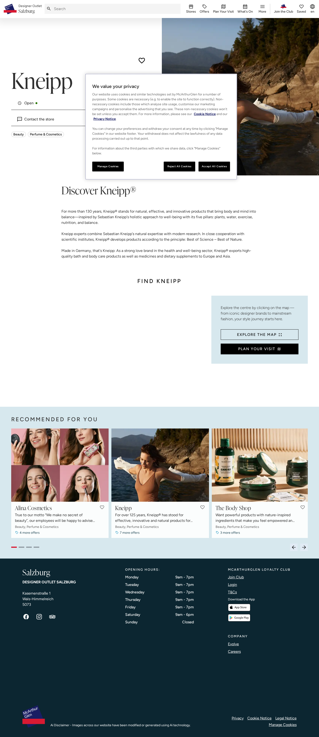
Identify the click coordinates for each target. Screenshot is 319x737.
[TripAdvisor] (52, 617)
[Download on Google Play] (239, 618)
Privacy (238, 718)
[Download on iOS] (239, 607)
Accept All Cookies (214, 166)
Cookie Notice (259, 718)
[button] (102, 507)
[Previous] (294, 547)
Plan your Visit (256, 349)
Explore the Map (256, 334)
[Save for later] (142, 60)
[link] (30, 9)
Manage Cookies (283, 724)
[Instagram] (39, 617)
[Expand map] (109, 346)
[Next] (304, 547)
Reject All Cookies (179, 166)
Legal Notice (286, 718)
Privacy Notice (104, 119)
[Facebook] (26, 617)
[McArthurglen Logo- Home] (10, 9)
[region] (161, 127)
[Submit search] (48, 9)
